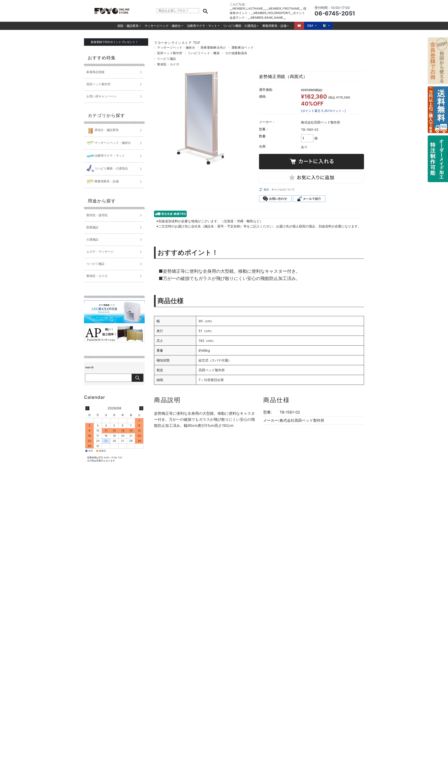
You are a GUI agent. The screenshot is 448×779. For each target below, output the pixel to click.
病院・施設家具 (128, 26)
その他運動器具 (236, 53)
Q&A (310, 25)
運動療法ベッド (242, 47)
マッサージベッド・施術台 (162, 26)
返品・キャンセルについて (279, 189)
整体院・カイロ (168, 64)
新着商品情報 (95, 72)
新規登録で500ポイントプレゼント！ (114, 42)
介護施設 (92, 239)
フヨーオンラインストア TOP (177, 43)
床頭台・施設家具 (106, 130)
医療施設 (92, 227)
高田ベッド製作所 (169, 53)
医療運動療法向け (213, 47)
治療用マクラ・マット (202, 26)
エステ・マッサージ (100, 251)
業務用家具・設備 (274, 26)
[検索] (205, 10)
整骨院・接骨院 (97, 215)
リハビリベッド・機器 (204, 53)
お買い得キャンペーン (101, 96)
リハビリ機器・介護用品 (239, 26)
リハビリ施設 (166, 58)
